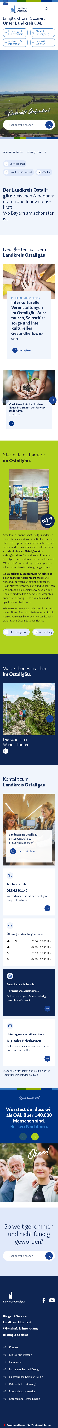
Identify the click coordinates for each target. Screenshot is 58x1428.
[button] (5, 400)
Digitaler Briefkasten (20, 1354)
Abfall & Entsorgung (42, 32)
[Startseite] (19, 8)
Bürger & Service (14, 1316)
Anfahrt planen (27, 851)
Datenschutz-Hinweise (22, 1391)
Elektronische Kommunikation (26, 1376)
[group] (29, 718)
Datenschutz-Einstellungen (24, 1398)
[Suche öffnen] (46, 9)
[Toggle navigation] (52, 8)
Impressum (15, 1362)
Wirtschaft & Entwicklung (21, 1328)
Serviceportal (17, 163)
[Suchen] (49, 125)
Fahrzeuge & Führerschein (15, 32)
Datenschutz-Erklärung (22, 1384)
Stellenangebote (19, 632)
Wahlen (46, 172)
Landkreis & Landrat (21, 172)
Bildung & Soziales (15, 1335)
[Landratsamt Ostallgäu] (14, 1297)
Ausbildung (45, 632)
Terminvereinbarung (41, 1425)
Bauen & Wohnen (40, 42)
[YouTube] (52, 1300)
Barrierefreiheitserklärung (24, 1369)
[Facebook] (44, 1300)
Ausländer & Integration (15, 42)
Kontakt (13, 1347)
